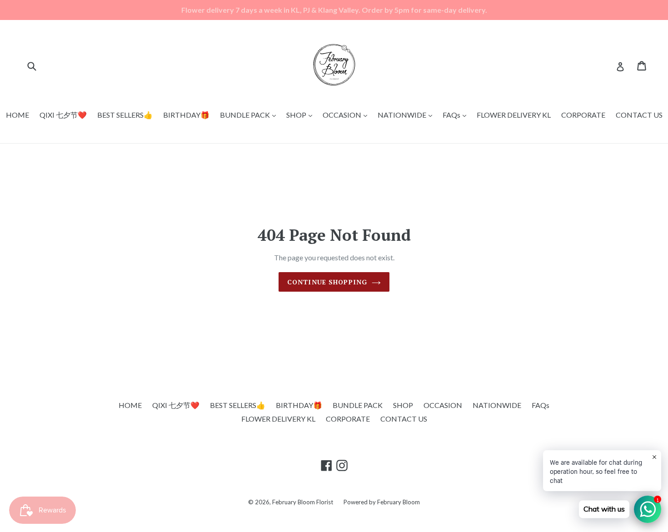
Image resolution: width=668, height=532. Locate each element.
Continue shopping (327, 282)
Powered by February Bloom (382, 502)
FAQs (457, 114)
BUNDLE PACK (250, 114)
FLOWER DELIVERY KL (514, 114)
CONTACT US (639, 114)
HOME (17, 114)
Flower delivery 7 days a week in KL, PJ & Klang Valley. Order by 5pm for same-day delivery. (334, 9)
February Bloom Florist (302, 502)
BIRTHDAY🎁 (186, 114)
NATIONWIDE (407, 114)
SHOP (301, 114)
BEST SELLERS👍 (125, 114)
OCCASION (347, 114)
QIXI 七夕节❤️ (63, 114)
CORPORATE (583, 114)
